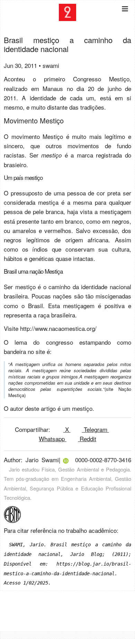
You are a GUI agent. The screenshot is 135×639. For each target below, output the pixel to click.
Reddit (87, 438)
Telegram (95, 429)
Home (68, 32)
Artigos (67, 40)
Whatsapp (52, 438)
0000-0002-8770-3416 (103, 459)
